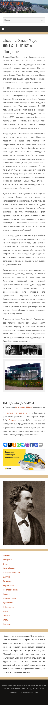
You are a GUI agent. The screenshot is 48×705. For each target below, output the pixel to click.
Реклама (12, 420)
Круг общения (9, 568)
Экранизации (8, 586)
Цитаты (6, 577)
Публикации (8, 607)
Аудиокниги (8, 603)
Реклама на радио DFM (18, 413)
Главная (6, 555)
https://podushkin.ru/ (24, 407)
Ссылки (6, 616)
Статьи (6, 620)
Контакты (7, 624)
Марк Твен (12, 3)
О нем (5, 564)
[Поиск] (41, 20)
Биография (8, 560)
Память (6, 594)
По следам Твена (10, 590)
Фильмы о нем (9, 598)
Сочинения (7, 581)
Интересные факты (11, 573)
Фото (5, 611)
